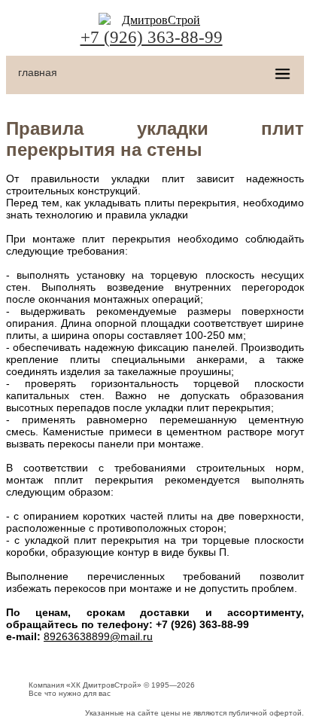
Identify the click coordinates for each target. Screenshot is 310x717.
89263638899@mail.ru (98, 636)
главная (37, 72)
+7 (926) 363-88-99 (152, 37)
